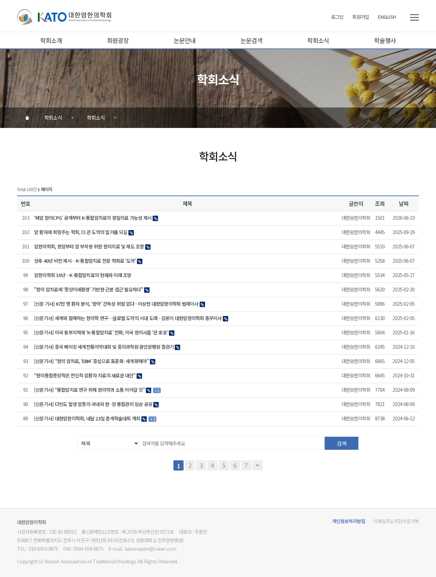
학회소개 (51, 40)
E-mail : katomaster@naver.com (142, 548)
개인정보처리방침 (348, 521)
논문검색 (251, 40)
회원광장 (118, 40)
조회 (380, 203)
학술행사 (385, 40)
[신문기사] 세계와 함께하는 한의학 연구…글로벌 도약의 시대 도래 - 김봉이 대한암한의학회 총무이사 (128, 318)
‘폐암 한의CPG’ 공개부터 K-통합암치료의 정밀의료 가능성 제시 (93, 218)
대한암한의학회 (64, 17)
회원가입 (360, 17)
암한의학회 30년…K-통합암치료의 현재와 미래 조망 (82, 275)
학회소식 (318, 40)
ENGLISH (387, 17)
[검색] (341, 443)
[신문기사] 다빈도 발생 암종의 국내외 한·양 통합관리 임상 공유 (93, 404)
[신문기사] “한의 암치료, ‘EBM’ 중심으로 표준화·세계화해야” (91, 361)
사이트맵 (414, 17)
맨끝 (257, 465)
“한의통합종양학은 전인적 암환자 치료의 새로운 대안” (85, 375)
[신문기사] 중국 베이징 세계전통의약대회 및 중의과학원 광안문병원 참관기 (104, 347)
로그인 (337, 17)
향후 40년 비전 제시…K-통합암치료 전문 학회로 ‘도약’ (85, 261)
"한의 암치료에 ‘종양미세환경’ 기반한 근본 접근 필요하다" (88, 289)
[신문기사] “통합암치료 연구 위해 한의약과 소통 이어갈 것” (89, 390)
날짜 (403, 203)
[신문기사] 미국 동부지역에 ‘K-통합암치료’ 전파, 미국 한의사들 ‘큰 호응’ (101, 332)
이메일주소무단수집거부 (396, 521)
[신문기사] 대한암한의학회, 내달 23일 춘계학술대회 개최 (87, 418)
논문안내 (185, 40)
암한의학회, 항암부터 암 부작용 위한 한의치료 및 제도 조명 (89, 246)
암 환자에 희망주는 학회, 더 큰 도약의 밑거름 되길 (80, 232)
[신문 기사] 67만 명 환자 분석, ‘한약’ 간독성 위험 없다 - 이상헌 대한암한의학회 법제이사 (116, 304)
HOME (27, 117)
